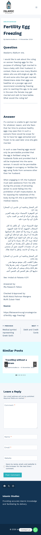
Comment (9, 405)
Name (8, 437)
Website (7, 458)
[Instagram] (13, 486)
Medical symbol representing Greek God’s (9, 331)
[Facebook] (4, 486)
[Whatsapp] (35, 529)
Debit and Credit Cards (31, 329)
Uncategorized (9, 22)
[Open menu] (36, 7)
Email (7, 447)
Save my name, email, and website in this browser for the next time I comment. (21, 466)
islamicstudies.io (11, 39)
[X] (9, 486)
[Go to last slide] (6, 364)
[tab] (16, 375)
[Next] (35, 364)
